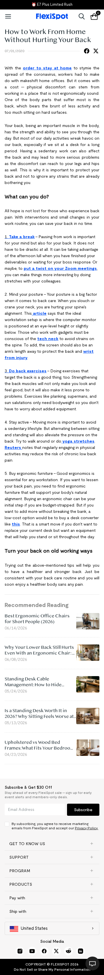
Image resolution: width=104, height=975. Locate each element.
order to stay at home (47, 68)
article (39, 313)
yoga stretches (77, 441)
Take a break (22, 236)
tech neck (47, 338)
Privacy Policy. (86, 828)
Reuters (13, 447)
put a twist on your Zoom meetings (60, 268)
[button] (52, 843)
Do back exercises (28, 371)
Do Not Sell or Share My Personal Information (52, 969)
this (16, 524)
